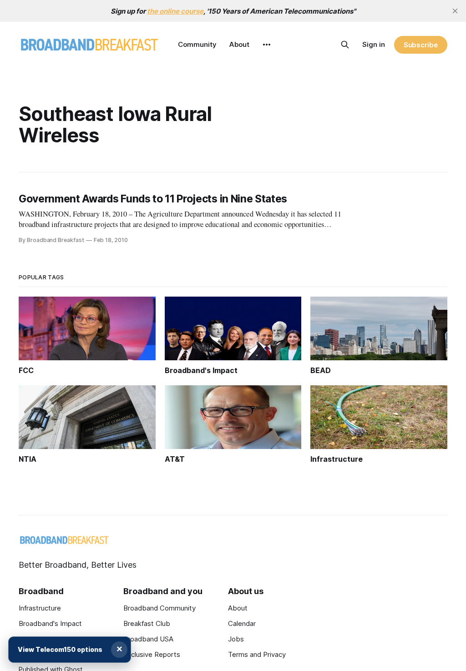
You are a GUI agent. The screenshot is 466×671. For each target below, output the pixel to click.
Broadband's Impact (50, 623)
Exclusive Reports (151, 654)
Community (197, 44)
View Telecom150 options (60, 649)
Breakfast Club (146, 623)
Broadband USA (148, 639)
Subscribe (421, 44)
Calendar (242, 623)
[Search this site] (345, 44)
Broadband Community (159, 608)
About (239, 44)
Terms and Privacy (257, 654)
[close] (455, 11)
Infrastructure (40, 608)
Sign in (373, 44)
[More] (266, 44)
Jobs (236, 639)
